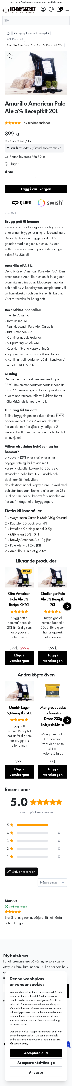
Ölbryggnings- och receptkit (31, 33)
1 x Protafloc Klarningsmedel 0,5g (28, 528)
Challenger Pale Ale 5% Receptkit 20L (53, 599)
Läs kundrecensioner (36, 122)
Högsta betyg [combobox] (48, 882)
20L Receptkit (15, 39)
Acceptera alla (36, 1052)
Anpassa (36, 1072)
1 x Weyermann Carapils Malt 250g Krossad (36, 517)
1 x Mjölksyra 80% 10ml (22, 534)
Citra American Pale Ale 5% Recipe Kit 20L (19, 599)
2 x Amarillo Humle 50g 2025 (26, 550)
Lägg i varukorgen (36, 188)
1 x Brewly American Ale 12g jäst (28, 539)
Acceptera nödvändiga (36, 1062)
